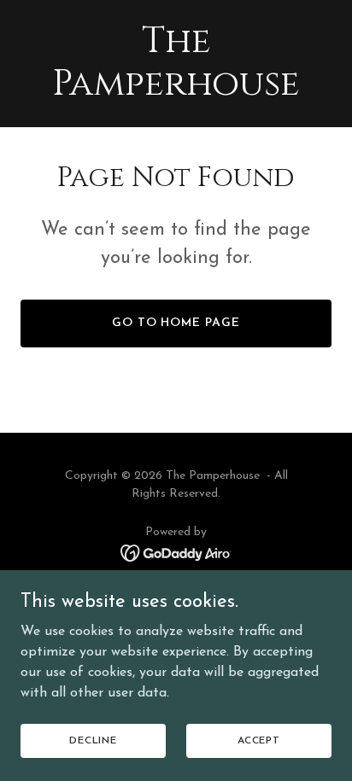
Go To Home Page (176, 323)
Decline (93, 740)
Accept (259, 740)
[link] (176, 91)
